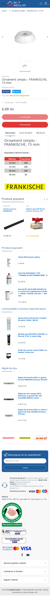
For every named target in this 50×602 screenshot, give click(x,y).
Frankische (5, 76)
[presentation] (44, 199)
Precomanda (25, 125)
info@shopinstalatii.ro (23, 482)
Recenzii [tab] (40, 132)
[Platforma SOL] (14, 540)
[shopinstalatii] (16, 3)
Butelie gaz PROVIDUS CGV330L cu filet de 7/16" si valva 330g (32, 335)
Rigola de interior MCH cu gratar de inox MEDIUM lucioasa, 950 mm (32, 378)
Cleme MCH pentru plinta (29, 257)
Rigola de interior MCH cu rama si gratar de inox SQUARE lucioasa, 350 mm (32, 412)
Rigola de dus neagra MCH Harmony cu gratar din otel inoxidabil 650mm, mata (30, 395)
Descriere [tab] (10, 132)
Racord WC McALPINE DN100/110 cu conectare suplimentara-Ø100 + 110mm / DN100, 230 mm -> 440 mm (32, 292)
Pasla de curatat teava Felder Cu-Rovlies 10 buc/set (32, 351)
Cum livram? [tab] (25, 132)
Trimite (25, 468)
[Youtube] (27, 556)
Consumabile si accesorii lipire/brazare (24, 308)
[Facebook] (22, 556)
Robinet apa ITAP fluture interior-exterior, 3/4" (35, 210)
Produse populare (12, 247)
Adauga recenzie (8, 87)
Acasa (4, 11)
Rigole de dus (9, 368)
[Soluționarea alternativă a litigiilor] (14, 532)
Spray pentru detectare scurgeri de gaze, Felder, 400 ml (32, 319)
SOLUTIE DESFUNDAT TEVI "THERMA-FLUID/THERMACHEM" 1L (33, 274)
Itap (27, 206)
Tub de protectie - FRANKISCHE (10, 210)
